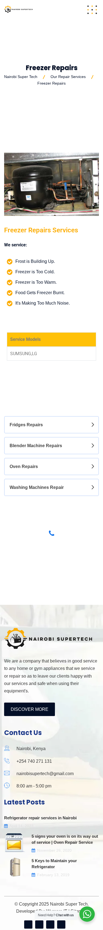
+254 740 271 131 (34, 761)
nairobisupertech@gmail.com (45, 773)
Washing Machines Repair (37, 487)
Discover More (29, 709)
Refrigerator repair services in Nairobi (40, 817)
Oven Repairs (24, 466)
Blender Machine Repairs (36, 445)
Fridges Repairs (26, 424)
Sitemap (79, 911)
